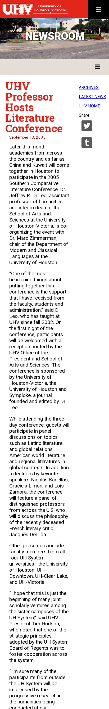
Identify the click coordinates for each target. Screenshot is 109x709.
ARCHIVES (89, 87)
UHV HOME (89, 106)
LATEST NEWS (92, 96)
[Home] (46, 9)
